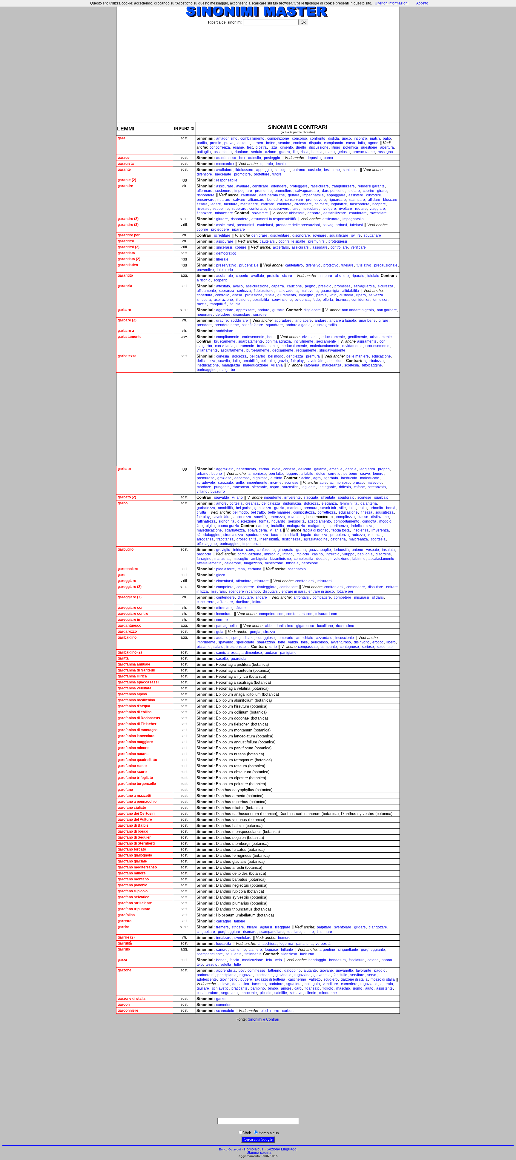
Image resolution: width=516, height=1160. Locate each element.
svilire (356, 235)
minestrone (274, 563)
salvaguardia (364, 286)
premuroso (205, 478)
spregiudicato (242, 638)
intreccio (333, 554)
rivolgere (329, 209)
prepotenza (339, 535)
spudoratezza (257, 535)
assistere (355, 195)
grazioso (224, 478)
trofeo (270, 143)
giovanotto (344, 970)
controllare (339, 247)
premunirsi (245, 225)
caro (298, 988)
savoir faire (316, 361)
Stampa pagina (259, 1152)
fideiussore (244, 170)
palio (387, 138)
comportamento (346, 521)
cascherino (297, 979)
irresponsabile (238, 647)
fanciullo (340, 975)
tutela (269, 295)
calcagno (223, 921)
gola (219, 632)
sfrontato (328, 497)
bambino (258, 988)
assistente (384, 988)
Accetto (422, 3)
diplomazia (292, 503)
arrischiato (304, 638)
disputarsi (271, 591)
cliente (310, 993)
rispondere (205, 195)
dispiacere (312, 310)
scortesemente (377, 346)
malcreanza (331, 365)
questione (369, 147)
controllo (222, 295)
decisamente (282, 350)
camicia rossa (227, 653)
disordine (383, 554)
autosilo (254, 158)
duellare (242, 602)
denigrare (259, 235)
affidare (374, 200)
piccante (204, 647)
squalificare (338, 235)
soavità (224, 361)
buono (216, 474)
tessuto (211, 964)
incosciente (344, 638)
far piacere (303, 320)
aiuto (369, 988)
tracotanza (225, 539)
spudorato (346, 497)
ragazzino (302, 975)
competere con (271, 614)
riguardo (278, 521)
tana (241, 569)
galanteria (368, 503)
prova (229, 143)
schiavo (296, 993)
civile (276, 469)
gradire (222, 320)
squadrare (274, 325)
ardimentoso (252, 653)
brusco (358, 482)
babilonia (365, 554)
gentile (351, 469)
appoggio (264, 170)
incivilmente (303, 341)
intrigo (287, 554)
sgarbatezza (374, 361)
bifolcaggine (372, 365)
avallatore (224, 170)
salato (218, 647)
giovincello (228, 979)
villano (202, 491)
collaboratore (207, 993)
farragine (204, 559)
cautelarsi (265, 225)
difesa (237, 295)
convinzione (282, 300)
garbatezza (206, 508)
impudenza (251, 544)
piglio (210, 526)
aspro (274, 487)
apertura (387, 147)
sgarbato (331, 478)
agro (317, 478)
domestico (240, 984)
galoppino (292, 970)
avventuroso (341, 642)
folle (304, 642)
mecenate (223, 174)
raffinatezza (206, 521)
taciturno (307, 954)
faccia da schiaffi (284, 535)
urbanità (376, 508)
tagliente (309, 487)
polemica (350, 147)
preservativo (226, 265)
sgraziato (225, 482)
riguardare (337, 200)
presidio (324, 286)
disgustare (241, 314)
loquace (271, 950)
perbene (350, 474)
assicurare (224, 186)
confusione (266, 550)
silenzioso (289, 954)
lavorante (363, 970)
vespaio (372, 550)
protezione (253, 295)
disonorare (301, 235)
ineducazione (208, 365)
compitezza (345, 517)
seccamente (326, 341)
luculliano (325, 626)
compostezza (304, 512)
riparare (223, 200)
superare (239, 209)
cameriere (349, 984)
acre (323, 482)
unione (357, 550)
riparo (361, 295)
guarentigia (330, 291)
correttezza (327, 512)
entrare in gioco (321, 591)
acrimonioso (340, 482)
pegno (310, 286)
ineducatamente (294, 346)
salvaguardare (307, 191)
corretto (334, 474)
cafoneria (311, 365)
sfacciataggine (208, 535)
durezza (320, 535)
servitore (357, 975)
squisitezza (384, 512)
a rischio (204, 280)
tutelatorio (225, 270)
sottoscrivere (279, 209)
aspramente (367, 341)
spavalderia (257, 530)
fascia (234, 960)
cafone (359, 487)
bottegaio (312, 984)
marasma (222, 559)
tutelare (354, 191)
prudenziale (249, 265)
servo (371, 975)
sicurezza (385, 286)
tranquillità (218, 304)
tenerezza (277, 517)
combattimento (252, 138)
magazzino (253, 563)
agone (373, 143)
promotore (242, 174)
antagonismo (226, 138)
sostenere (223, 191)
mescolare (310, 209)
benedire (274, 200)
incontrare (224, 614)
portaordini (205, 975)
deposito (314, 158)
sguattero (294, 984)
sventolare (342, 927)
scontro (284, 143)
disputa (315, 143)
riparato (358, 276)
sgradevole (206, 482)
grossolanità (246, 539)
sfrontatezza (233, 535)
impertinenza (337, 526)
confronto (317, 138)
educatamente (333, 337)
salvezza (376, 295)
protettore (261, 174)
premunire (263, 191)
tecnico (282, 164)
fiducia (235, 304)
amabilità (250, 361)
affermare (204, 191)
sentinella (351, 170)
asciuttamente (232, 350)
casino (317, 554)
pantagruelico (227, 626)
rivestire (203, 209)
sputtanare (372, 235)
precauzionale (385, 265)
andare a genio (298, 325)
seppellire (221, 209)
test (250, 147)
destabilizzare (334, 213)
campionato (333, 143)
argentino (327, 950)
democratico (226, 253)
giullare (203, 988)
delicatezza (206, 361)
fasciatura (357, 960)
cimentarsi (224, 581)
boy (242, 970)
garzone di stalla (354, 979)
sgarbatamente (250, 341)
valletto (315, 979)
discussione (318, 147)
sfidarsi (378, 597)
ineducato (349, 478)
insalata (388, 550)
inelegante (327, 487)
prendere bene (227, 325)
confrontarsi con (299, 614)
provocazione (364, 152)
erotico (377, 642)
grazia (283, 361)
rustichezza (291, 539)
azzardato (324, 638)
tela (269, 960)
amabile (336, 469)
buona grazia (228, 526)
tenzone (243, 143)
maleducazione (255, 365)
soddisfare (239, 320)
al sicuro (342, 276)
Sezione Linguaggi (282, 1149)
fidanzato (312, 988)
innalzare (223, 938)
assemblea (223, 152)
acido (305, 478)
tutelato (373, 276)
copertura (204, 295)
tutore (277, 174)
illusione (243, 300)
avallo (238, 286)
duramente (245, 346)
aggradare (224, 310)
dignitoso (260, 478)
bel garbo (257, 356)
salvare (239, 200)
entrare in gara (293, 591)
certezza (244, 291)
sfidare (261, 597)
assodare (320, 247)
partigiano (288, 653)
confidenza (360, 300)
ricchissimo (345, 626)
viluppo (348, 554)
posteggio (272, 158)
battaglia (204, 152)
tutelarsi (356, 225)
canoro (222, 950)
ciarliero (255, 950)
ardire (263, 526)
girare (382, 191)
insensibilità (269, 539)
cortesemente (253, 337)
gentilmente (357, 337)
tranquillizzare (343, 186)
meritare (230, 204)
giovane (326, 970)
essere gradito (325, 325)
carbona (254, 569)
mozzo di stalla (383, 979)
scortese (291, 482)
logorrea (286, 944)
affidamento (206, 291)
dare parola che (272, 195)
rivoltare (345, 209)
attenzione (336, 361)
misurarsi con (326, 614)
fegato (306, 535)
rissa (304, 152)
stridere (238, 927)
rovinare (319, 235)
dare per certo (333, 191)
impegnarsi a (313, 195)
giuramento (286, 295)
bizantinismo (280, 559)
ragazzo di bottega (270, 979)
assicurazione (257, 286)
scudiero (331, 979)
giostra (261, 147)
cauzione (294, 286)
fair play (297, 361)
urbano (202, 474)
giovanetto (322, 975)
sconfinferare (252, 325)
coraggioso (266, 638)
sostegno (282, 170)
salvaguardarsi (335, 225)
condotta (369, 521)
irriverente (292, 497)
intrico (238, 550)
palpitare (324, 927)
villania (277, 365)
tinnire (309, 932)
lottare (257, 602)
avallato (257, 276)
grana (301, 550)
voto (333, 295)
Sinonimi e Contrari (263, 1019)
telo (200, 964)
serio (273, 647)
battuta (316, 152)
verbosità (323, 944)
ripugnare (205, 314)
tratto (363, 508)
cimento (286, 147)
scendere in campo (244, 591)
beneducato (246, 469)
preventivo (205, 270)
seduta (256, 152)
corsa (350, 143)
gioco (346, 138)
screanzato (377, 487)
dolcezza (239, 356)
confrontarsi (304, 581)
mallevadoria (287, 291)
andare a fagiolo (342, 320)
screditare (222, 235)
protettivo (330, 265)
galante (320, 469)
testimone (332, 170)
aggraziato (225, 469)
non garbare (387, 310)
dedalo (322, 559)
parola (321, 295)
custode (314, 170)
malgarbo (227, 370)
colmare (321, 204)
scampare (357, 200)
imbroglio (272, 554)
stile (342, 508)
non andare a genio (358, 310)
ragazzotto (368, 984)
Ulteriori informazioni (391, 3)
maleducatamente (324, 346)
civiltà (201, 512)
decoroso (242, 478)
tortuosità (341, 550)
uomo (357, 988)
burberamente (257, 350)
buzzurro (218, 491)
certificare (260, 186)
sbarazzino (266, 642)
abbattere (297, 213)
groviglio (223, 550)
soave (365, 474)
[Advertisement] (258, 71)
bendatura (337, 960)
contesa (299, 143)
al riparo (325, 276)
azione (270, 152)
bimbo (273, 988)
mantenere (249, 204)
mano (330, 152)
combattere (289, 587)
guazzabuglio (320, 550)
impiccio (302, 554)
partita (202, 143)
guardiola (238, 659)
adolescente (207, 979)
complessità (303, 559)
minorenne (328, 993)
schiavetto (220, 988)
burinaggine (206, 370)
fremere (222, 927)
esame (238, 147)
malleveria (309, 291)
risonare (250, 932)
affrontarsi (302, 597)
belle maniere (357, 356)
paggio (380, 970)
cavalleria (296, 517)
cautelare (248, 195)
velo (278, 960)
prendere (204, 325)
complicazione (249, 554)
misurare (261, 581)
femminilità (348, 503)
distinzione (380, 517)
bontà (390, 508)
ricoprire (379, 204)
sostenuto (385, 647)
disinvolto (361, 642)
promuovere (316, 200)
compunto (329, 647)
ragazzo (246, 975)
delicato (304, 469)
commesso (256, 970)
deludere (223, 314)
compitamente (227, 337)
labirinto (359, 559)
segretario (229, 993)
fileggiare (282, 927)
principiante (226, 975)
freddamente (267, 346)
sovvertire (260, 213)
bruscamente (224, 341)
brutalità (277, 526)
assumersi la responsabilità (273, 219)
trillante (287, 950)
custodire (373, 195)
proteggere (299, 186)
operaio (266, 164)
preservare (205, 200)
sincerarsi (224, 247)
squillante (234, 954)
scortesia (351, 365)
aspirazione (223, 300)
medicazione (252, 960)
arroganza (205, 539)
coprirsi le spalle (292, 241)
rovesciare (378, 213)
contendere (355, 587)
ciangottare (378, 927)
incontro (360, 138)
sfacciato (311, 497)
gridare (360, 927)
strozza (269, 632)
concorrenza (220, 147)
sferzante (259, 487)
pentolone (310, 563)
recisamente (306, 350)
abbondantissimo (279, 626)
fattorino (274, 970)
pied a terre (225, 569)
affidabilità (350, 291)
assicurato (224, 276)
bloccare (390, 200)
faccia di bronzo (315, 530)
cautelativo (294, 265)
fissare (202, 204)
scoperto (221, 280)
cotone (373, 960)
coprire (368, 191)
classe (363, 517)
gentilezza (294, 356)
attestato (223, 286)
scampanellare (271, 932)
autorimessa (226, 158)
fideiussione (264, 291)
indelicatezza (361, 526)
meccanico (225, 164)
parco (328, 158)
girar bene (367, 320)
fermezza (379, 300)
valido (293, 642)
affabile (307, 474)
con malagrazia (278, 341)
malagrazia (231, 365)
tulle (237, 964)
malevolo (374, 482)
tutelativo (364, 265)
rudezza (358, 535)
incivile (276, 482)
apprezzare (245, 310)
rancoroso (241, 487)
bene (271, 337)
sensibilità (296, 521)
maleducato (369, 478)
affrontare (243, 581)
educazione (381, 356)
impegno (306, 295)
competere (225, 587)
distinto (276, 478)
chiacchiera (267, 944)
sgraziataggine (315, 539)
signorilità (226, 521)
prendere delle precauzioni (298, 225)
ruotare (361, 209)
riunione (241, 152)
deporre (314, 213)
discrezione (246, 521)
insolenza (360, 530)
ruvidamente (352, 346)
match (375, 138)
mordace (204, 487)
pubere (246, 979)
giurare (294, 195)
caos (250, 550)
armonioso (257, 474)
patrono (299, 170)
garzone (223, 999)
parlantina (304, 944)
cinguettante (348, 950)
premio (215, 143)
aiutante (310, 970)
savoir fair (328, 508)
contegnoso (349, 647)
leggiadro (367, 469)
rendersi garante (371, 186)
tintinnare (324, 932)
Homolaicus (253, 1149)
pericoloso (319, 642)
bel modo (275, 356)
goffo (240, 482)
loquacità (223, 944)
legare (216, 204)
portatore (276, 984)
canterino (238, 950)
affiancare (256, 200)
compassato (308, 647)
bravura (342, 300)
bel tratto (268, 361)
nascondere (359, 204)
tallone (239, 921)
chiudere (284, 204)
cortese (289, 469)
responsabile (226, 180)
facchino (259, 984)
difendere (279, 186)
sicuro (287, 276)
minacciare (224, 213)
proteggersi (337, 241)
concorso (299, 138)
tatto (236, 361)
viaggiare (377, 209)
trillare (252, 927)
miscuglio (240, 559)
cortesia (222, 356)
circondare (303, 204)
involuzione (340, 559)
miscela (292, 563)
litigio (335, 147)
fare (295, 209)
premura (313, 356)
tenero (378, 474)
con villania (224, 346)
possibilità (261, 300)
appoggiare (336, 195)
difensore (204, 174)
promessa (342, 286)
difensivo (313, 265)
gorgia (255, 632)
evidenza (302, 300)
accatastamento (381, 559)
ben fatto (276, 474)
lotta (361, 143)
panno (387, 960)
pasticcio (204, 554)
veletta (225, 964)
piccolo (265, 993)
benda (221, 960)
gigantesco (305, 626)
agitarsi (266, 927)
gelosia (344, 152)
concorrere (245, 587)
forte (281, 642)
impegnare (243, 191)
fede (316, 300)
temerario (285, 638)
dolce (320, 474)
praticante (239, 988)
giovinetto (283, 975)
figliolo (327, 988)
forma (263, 521)
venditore (330, 984)
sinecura (204, 300)
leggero (292, 474)
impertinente (257, 482)
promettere (283, 191)
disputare (375, 587)
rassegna (385, 152)
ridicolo (345, 487)
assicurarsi (225, 225)
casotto (222, 659)
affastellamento (209, 563)
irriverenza (380, 530)
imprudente (206, 642)
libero (391, 642)
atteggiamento (319, 521)
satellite (280, 993)
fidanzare (204, 213)
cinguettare (206, 932)
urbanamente (381, 337)
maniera (294, 508)
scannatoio (297, 569)
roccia (202, 304)
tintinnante (253, 954)
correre (222, 620)
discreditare (279, 235)
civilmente (310, 337)
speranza (226, 291)
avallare (242, 186)
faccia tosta (340, 530)
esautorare (358, 213)
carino (264, 469)
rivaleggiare (267, 587)
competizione (278, 138)
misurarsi (324, 581)
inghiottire (339, 204)
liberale (222, 259)
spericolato (245, 642)
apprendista (226, 970)
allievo (224, 984)
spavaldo (221, 497)
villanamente (207, 350)
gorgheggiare (229, 932)
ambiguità (259, 559)
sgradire (260, 314)
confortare (257, 209)
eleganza (329, 503)
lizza (273, 147)
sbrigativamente (332, 350)
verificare (358, 247)
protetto (273, 276)
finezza (366, 512)
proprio (384, 469)
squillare (294, 932)
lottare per (345, 591)
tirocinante (264, 975)
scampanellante (210, 954)
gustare (278, 310)
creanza (252, 503)
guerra (284, 152)
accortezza (242, 517)
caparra (277, 286)
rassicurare (320, 186)
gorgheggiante (373, 950)
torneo (258, 143)
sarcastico (290, 487)
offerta (328, 300)
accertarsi (281, 247)
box (242, 158)
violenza (375, 535)
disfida (333, 138)
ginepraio (285, 550)
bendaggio (317, 960)
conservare (294, 200)
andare (263, 310)
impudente (272, 497)
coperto (242, 276)
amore (221, 503)
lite (295, 152)
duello (301, 147)
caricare (267, 204)
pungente (222, 487)
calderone (233, 563)
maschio (343, 988)
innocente (249, 993)
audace (222, 638)
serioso (368, 647)
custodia (346, 295)
